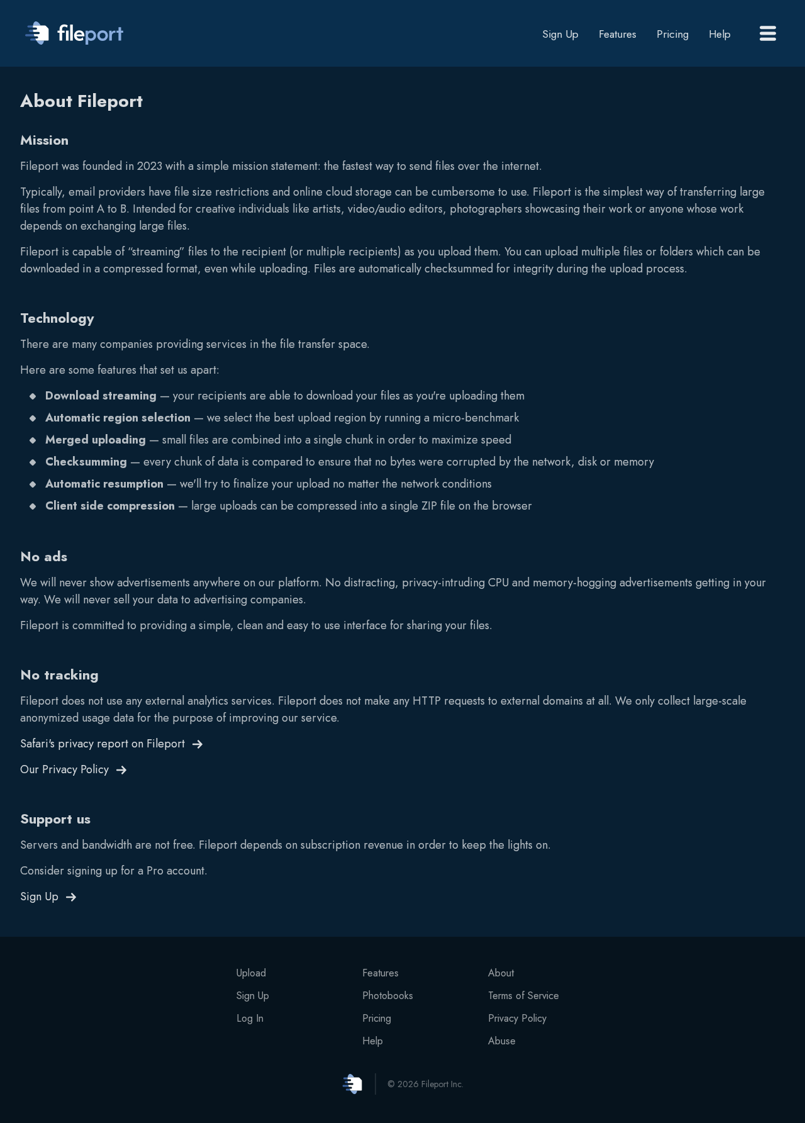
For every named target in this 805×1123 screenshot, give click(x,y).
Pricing (673, 34)
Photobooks (387, 995)
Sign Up (560, 35)
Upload (251, 973)
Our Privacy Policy (64, 769)
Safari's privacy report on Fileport (102, 743)
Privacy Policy (517, 1018)
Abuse (502, 1041)
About (501, 973)
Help (720, 34)
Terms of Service (523, 995)
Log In (250, 1018)
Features (617, 34)
